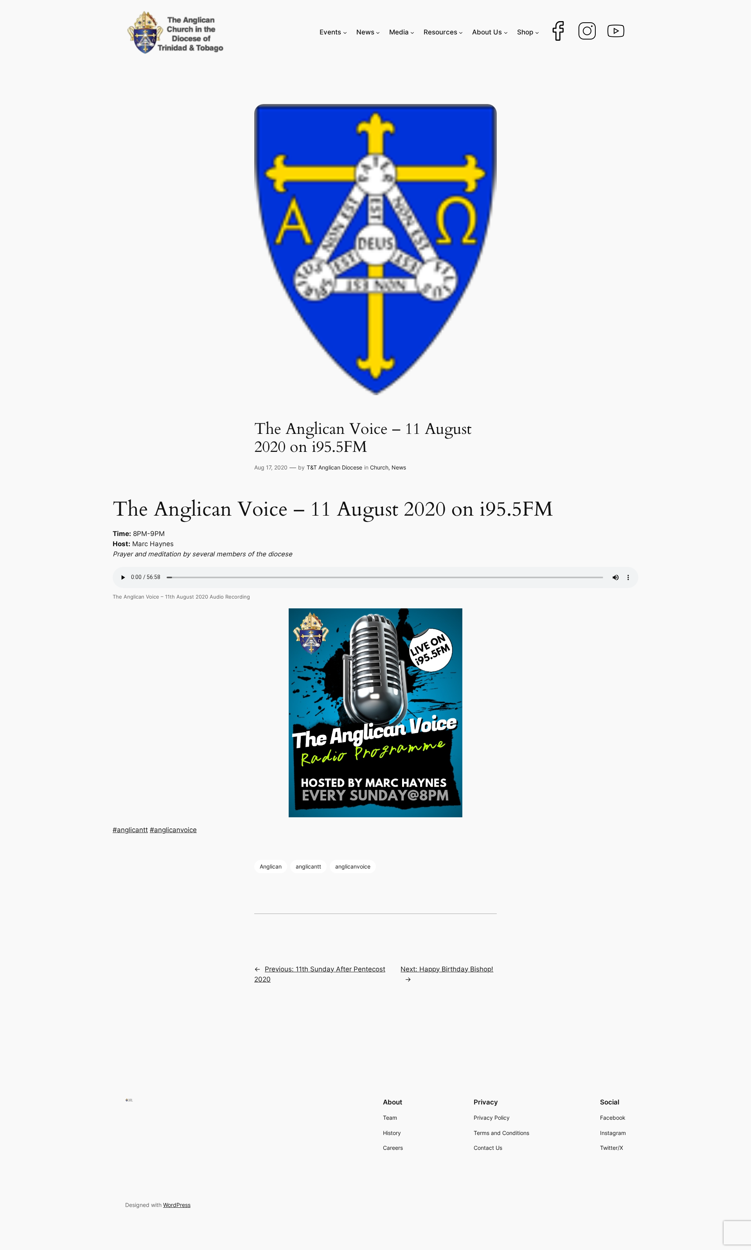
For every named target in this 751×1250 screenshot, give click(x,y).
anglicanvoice (352, 866)
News (399, 467)
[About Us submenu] (506, 32)
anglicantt (308, 866)
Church (379, 467)
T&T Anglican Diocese (334, 467)
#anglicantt (130, 830)
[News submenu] (378, 32)
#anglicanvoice (173, 830)
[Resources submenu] (461, 32)
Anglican (271, 866)
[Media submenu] (412, 32)
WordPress (176, 1204)
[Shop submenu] (537, 32)
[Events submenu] (345, 32)
